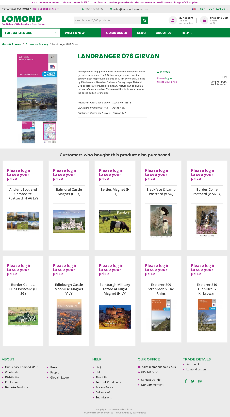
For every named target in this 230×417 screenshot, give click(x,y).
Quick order (116, 33)
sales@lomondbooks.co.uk (130, 9)
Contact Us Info (151, 380)
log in (168, 78)
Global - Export (59, 377)
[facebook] (186, 381)
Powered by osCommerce (133, 412)
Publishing (11, 382)
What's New (75, 33)
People (54, 372)
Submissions (104, 397)
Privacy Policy (104, 387)
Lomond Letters (196, 369)
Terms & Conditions (108, 382)
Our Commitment (152, 385)
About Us (164, 33)
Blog (141, 33)
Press (53, 367)
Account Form (195, 364)
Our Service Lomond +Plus (22, 367)
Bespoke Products (16, 387)
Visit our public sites (44, 8)
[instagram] (200, 381)
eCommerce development (97, 412)
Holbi (116, 412)
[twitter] (192, 381)
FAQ (98, 367)
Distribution (12, 377)
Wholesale (11, 372)
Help (99, 372)
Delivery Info (103, 392)
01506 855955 (94, 9)
